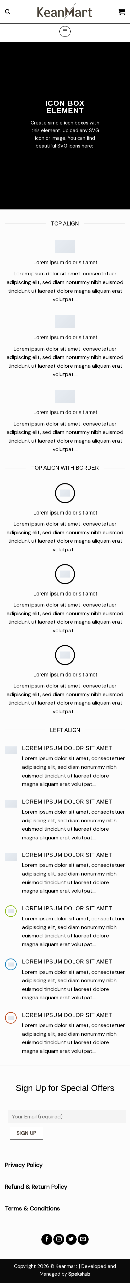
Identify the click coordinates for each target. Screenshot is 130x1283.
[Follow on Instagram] (58, 1239)
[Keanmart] (65, 11)
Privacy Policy (24, 1165)
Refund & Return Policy (36, 1187)
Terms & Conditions (32, 1208)
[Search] (7, 11)
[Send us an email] (83, 1239)
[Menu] (64, 31)
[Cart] (121, 11)
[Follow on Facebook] (46, 1239)
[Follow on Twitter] (71, 1239)
